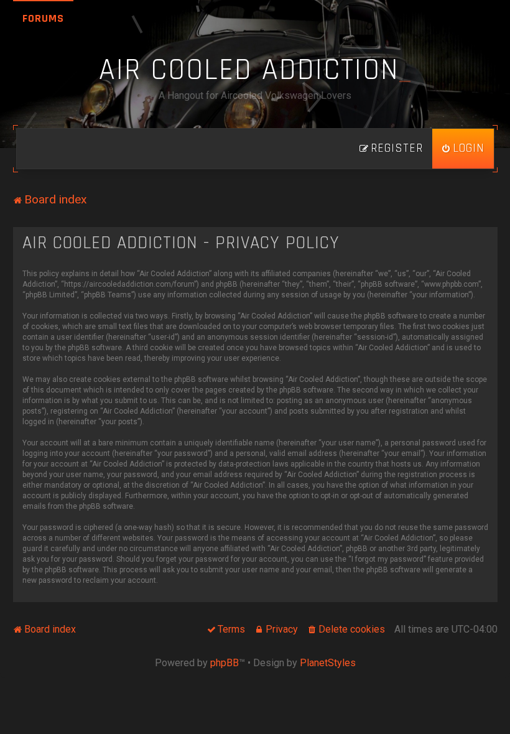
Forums (43, 18)
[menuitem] (463, 149)
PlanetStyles (328, 663)
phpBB (224, 663)
